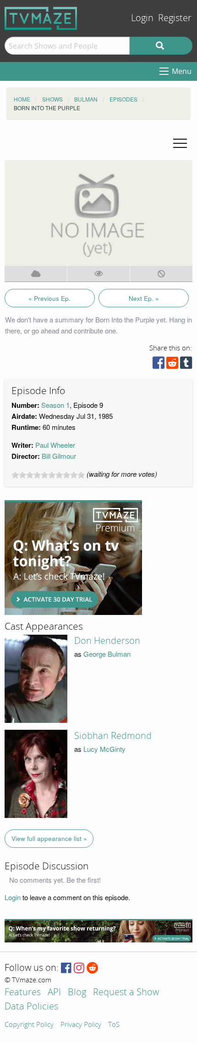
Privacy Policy (80, 1025)
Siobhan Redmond (113, 735)
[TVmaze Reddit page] (92, 968)
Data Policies (31, 1007)
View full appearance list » (49, 838)
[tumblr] (186, 365)
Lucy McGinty (104, 749)
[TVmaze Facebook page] (66, 968)
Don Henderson (107, 640)
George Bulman (107, 654)
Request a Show (126, 993)
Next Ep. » (144, 298)
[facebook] (158, 365)
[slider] (48, 475)
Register (175, 18)
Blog (77, 993)
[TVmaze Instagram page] (79, 968)
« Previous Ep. (49, 298)
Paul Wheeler (55, 445)
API (54, 993)
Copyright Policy (29, 1025)
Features (23, 993)
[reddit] (172, 365)
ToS (114, 1025)
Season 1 (55, 405)
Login (142, 18)
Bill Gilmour (59, 456)
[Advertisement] (73, 557)
